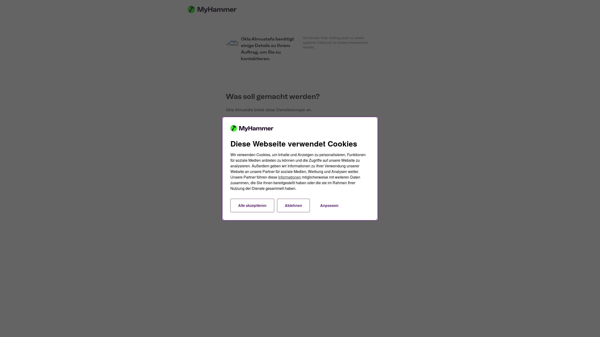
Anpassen (329, 205)
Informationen (289, 177)
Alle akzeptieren (252, 205)
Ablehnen (293, 205)
